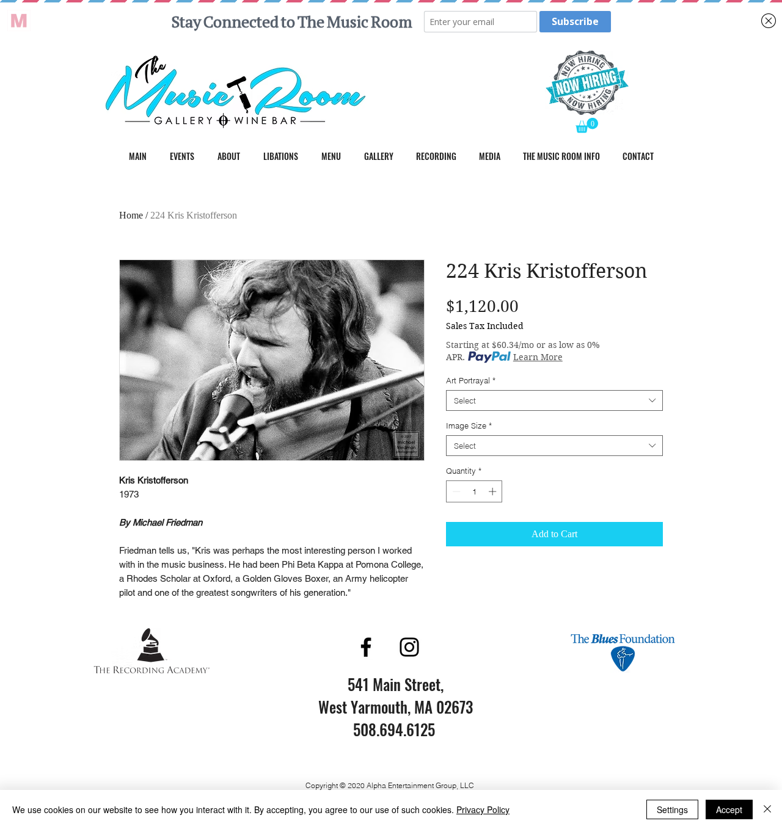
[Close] (767, 809)
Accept (729, 809)
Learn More (538, 357)
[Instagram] (409, 647)
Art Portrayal (470, 380)
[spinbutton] (474, 491)
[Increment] (493, 491)
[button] (587, 125)
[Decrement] (455, 491)
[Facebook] (366, 647)
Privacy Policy (483, 809)
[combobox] (554, 400)
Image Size (469, 425)
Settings (672, 809)
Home (131, 215)
